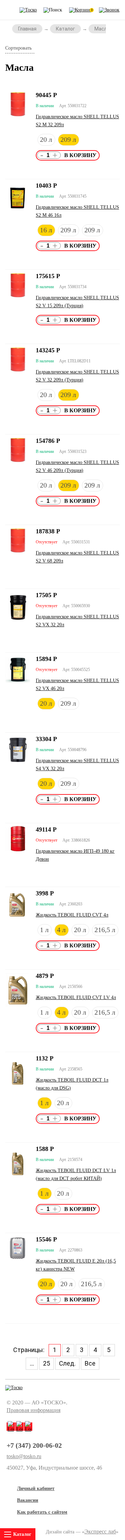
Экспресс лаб (100, 1531)
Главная (27, 29)
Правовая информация (33, 1410)
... (32, 1363)
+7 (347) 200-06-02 (34, 1445)
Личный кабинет (36, 1488)
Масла (102, 29)
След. (67, 1363)
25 (46, 1363)
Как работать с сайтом (42, 1512)
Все (90, 1363)
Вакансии (27, 1500)
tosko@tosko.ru (24, 1456)
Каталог (65, 29)
